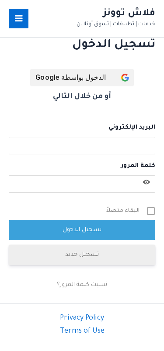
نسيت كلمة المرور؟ (82, 285)
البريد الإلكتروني (131, 127)
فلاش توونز (129, 14)
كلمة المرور (138, 166)
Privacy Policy (82, 318)
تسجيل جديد (82, 255)
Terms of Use (82, 331)
